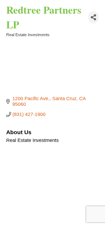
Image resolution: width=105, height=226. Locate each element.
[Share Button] (93, 17)
